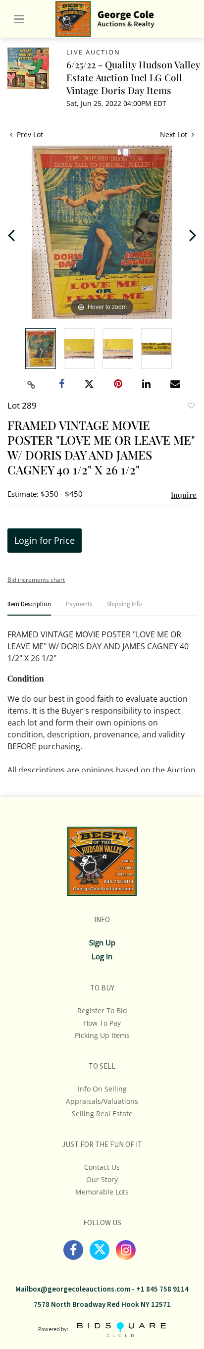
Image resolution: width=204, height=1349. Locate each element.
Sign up (102, 942)
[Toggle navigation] (19, 19)
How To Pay (102, 1023)
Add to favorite (191, 407)
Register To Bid (102, 1010)
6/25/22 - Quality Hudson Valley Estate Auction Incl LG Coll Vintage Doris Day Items (133, 77)
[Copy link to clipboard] (32, 385)
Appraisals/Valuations (102, 1101)
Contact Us (102, 1167)
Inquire (184, 495)
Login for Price (44, 540)
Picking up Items (102, 1035)
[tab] (29, 608)
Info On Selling (102, 1088)
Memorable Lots (102, 1191)
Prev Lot (29, 134)
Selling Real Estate (102, 1113)
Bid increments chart (36, 579)
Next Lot (174, 134)
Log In (102, 956)
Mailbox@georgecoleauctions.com (72, 1289)
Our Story (102, 1179)
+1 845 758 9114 (162, 1289)
